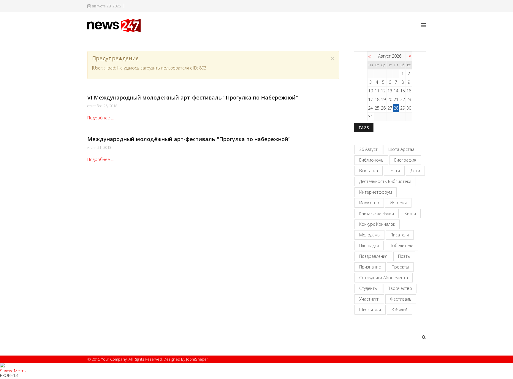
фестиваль (400, 299)
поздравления (373, 256)
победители (401, 245)
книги (410, 213)
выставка (368, 170)
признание (370, 267)
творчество (400, 288)
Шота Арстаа (401, 149)
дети (415, 170)
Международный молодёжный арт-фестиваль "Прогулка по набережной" (189, 139)
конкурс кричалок (377, 224)
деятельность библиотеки (385, 181)
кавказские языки (376, 213)
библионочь (371, 160)
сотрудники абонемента (383, 277)
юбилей (400, 309)
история (398, 203)
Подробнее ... (100, 118)
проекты (400, 267)
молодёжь (369, 235)
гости (394, 170)
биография (405, 160)
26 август (368, 149)
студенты (368, 288)
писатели (399, 235)
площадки (369, 245)
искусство (369, 203)
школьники (370, 309)
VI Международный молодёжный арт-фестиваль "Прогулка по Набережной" (192, 97)
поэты (404, 256)
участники (369, 299)
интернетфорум (375, 192)
